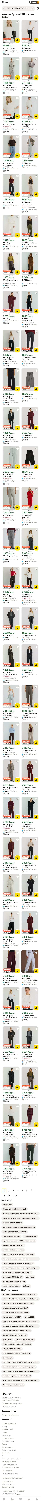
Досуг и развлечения (9, 1423)
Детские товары (7, 1470)
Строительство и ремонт (10, 1468)
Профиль (37, 1499)
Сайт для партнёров (9, 1406)
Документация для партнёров (12, 1403)
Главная (4, 1499)
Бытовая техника (8, 1429)
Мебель (4, 1426)
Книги (4, 1456)
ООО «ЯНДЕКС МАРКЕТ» (16, 1491)
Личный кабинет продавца (11, 1397)
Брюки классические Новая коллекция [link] (10, 979)
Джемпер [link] (28, 1016)
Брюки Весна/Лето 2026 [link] (29, 979)
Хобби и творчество (9, 1450)
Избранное (20, 1499)
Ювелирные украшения (10, 1473)
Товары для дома (8, 1441)
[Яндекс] (17, 1494)
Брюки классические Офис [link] (10, 86)
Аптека (4, 1444)
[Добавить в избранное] (17, 22)
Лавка (12, 1499)
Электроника (6, 1435)
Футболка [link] (9, 48)
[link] (7, 1204)
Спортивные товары (9, 1462)
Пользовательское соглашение (12, 1478)
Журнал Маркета (8, 1487)
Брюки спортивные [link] (27, 86)
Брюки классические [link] (8, 203)
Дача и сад (5, 1453)
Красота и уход (7, 1447)
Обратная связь (7, 1481)
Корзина (29, 1499)
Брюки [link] (27, 48)
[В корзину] (17, 40)
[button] (37, 8)
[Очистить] (32, 8)
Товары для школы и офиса (11, 1459)
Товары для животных (9, 1465)
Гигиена (4, 1432)
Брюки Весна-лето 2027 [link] (29, 125)
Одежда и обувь (7, 1438)
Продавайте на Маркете (10, 1400)
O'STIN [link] (5, 48)
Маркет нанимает (8, 1484)
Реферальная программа (10, 1415)
